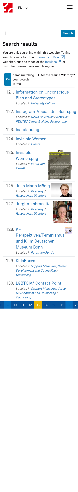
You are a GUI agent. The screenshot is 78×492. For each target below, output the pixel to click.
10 (15, 305)
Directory (37, 191)
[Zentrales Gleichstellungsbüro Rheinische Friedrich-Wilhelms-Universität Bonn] (8, 8)
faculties (51, 62)
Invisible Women (31, 139)
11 (22, 305)
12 (30, 305)
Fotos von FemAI (42, 252)
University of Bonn (48, 57)
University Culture (43, 103)
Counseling (23, 275)
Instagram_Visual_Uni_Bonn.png (46, 111)
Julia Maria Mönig (33, 185)
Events (35, 144)
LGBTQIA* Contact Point (38, 283)
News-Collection (42, 117)
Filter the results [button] (49, 75)
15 (53, 305)
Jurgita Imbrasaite (33, 203)
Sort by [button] (68, 75)
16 (61, 305)
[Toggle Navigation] (70, 7)
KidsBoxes (25, 260)
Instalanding (27, 129)
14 (46, 305)
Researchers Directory (31, 195)
